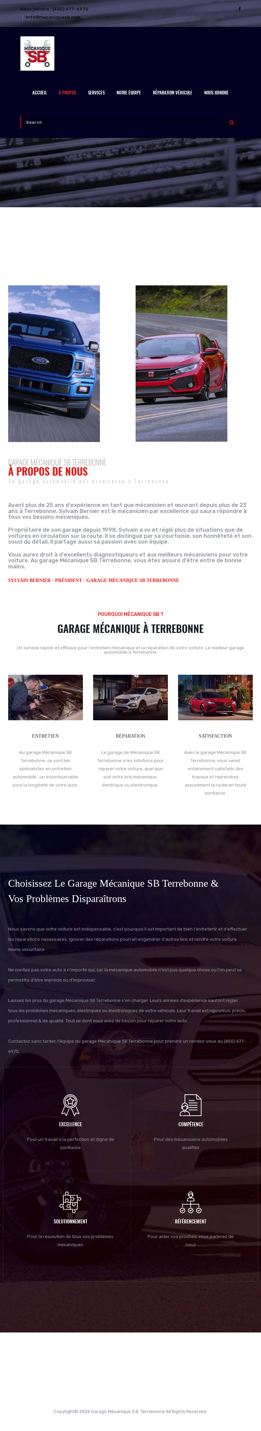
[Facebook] (239, 9)
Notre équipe (129, 93)
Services (96, 93)
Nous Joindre (216, 93)
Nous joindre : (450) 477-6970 (54, 9)
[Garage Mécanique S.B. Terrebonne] (130, 53)
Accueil (39, 93)
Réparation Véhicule (172, 93)
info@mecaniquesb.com (53, 17)
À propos (67, 93)
